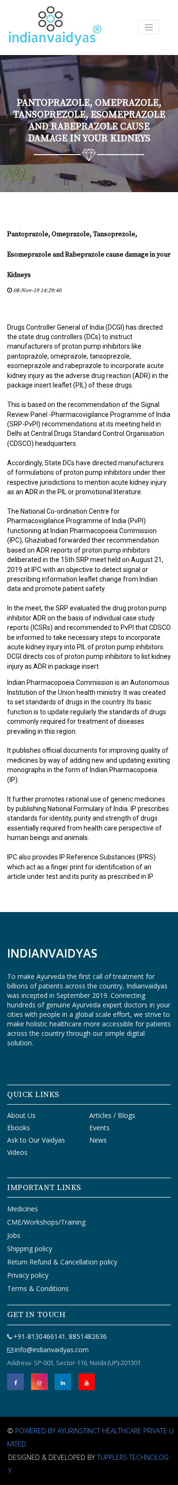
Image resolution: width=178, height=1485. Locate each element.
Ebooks (18, 1127)
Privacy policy (27, 1275)
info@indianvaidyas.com (52, 1349)
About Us (21, 1115)
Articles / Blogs (112, 1115)
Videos (17, 1152)
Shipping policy (29, 1248)
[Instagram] (39, 1382)
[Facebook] (15, 1382)
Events (99, 1127)
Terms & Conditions (38, 1288)
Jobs (13, 1235)
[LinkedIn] (63, 1382)
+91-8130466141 (39, 1336)
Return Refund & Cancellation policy (62, 1261)
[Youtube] (86, 1382)
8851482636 (87, 1336)
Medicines (22, 1208)
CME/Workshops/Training (46, 1222)
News (98, 1139)
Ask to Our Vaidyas (36, 1139)
